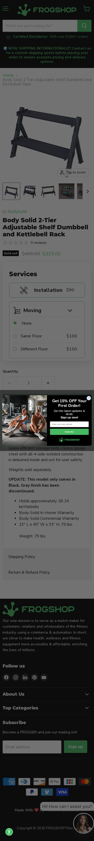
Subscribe (69, 432)
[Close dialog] (89, 398)
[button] (9, 832)
